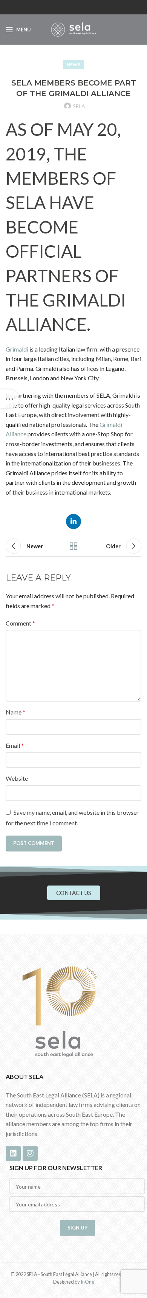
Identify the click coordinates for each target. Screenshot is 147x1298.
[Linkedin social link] (73, 521)
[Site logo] (73, 28)
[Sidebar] (9, 398)
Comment (20, 623)
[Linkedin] (13, 1153)
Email (15, 745)
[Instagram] (30, 1153)
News (73, 64)
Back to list (73, 546)
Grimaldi (17, 349)
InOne (87, 1282)
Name (15, 712)
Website (17, 778)
